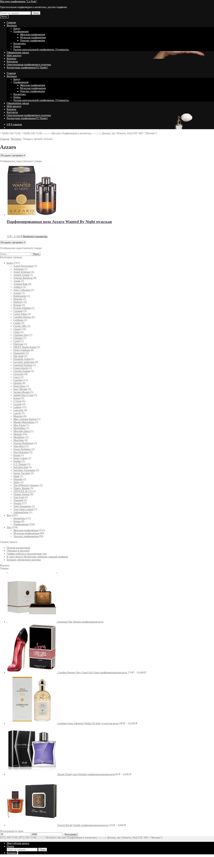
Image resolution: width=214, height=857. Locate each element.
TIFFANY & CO (22, 491)
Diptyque (18, 344)
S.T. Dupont (19, 464)
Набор (17, 46)
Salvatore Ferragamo (24, 470)
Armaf (16, 281)
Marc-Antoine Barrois (25, 419)
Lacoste (17, 404)
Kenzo (16, 398)
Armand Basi (20, 284)
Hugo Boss (19, 386)
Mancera (18, 416)
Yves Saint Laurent (23, 509)
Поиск (36, 13)
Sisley (16, 482)
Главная (11, 22)
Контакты (12, 61)
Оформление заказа (18, 52)
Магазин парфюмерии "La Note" (18, 1)
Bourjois (17, 299)
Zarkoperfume (20, 512)
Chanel (17, 329)
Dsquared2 (19, 353)
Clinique (17, 338)
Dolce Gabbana (21, 350)
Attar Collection (21, 290)
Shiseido (17, 479)
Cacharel (18, 311)
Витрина (12, 25)
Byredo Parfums (22, 308)
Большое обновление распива (24, 559)
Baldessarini (19, 296)
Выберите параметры (35, 236)
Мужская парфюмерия (33, 37)
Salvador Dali (20, 467)
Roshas (17, 461)
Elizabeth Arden (21, 359)
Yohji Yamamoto (22, 506)
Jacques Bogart (21, 392)
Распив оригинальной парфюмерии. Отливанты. (41, 49)
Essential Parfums (22, 365)
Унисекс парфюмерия (32, 40)
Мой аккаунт (14, 55)
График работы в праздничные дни (27, 553)
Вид (9, 515)
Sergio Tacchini (21, 473)
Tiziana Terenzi (21, 494)
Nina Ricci (19, 446)
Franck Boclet (20, 368)
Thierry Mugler (21, 488)
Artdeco (17, 287)
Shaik (16, 476)
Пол (9, 527)
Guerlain (18, 380)
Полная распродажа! (18, 547)
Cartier (17, 323)
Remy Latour (20, 458)
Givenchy (18, 374)
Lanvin (17, 413)
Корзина (11, 58)
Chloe (16, 332)
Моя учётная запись (18, 843)
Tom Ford (18, 497)
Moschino (18, 440)
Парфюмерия (20, 31)
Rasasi (16, 455)
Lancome (18, 410)
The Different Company (26, 485)
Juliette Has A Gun (23, 395)
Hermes (17, 383)
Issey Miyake (20, 389)
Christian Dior (20, 335)
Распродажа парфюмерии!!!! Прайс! (27, 67)
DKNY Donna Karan (24, 347)
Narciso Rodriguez (23, 443)
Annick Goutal (21, 275)
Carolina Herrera (22, 317)
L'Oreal (17, 401)
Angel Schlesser (21, 272)
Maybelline (19, 428)
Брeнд (16, 28)
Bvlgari (17, 305)
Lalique (17, 407)
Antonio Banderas (23, 278)
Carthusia (18, 320)
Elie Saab (18, 356)
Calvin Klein (20, 314)
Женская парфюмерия (32, 34)
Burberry (18, 302)
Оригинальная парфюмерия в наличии (29, 64)
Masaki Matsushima (23, 422)
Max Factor (19, 425)
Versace (17, 503)
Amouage (18, 269)
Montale (17, 434)
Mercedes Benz (21, 431)
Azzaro (17, 293)
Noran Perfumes (22, 449)
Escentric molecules (23, 362)
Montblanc (19, 437)
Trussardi (18, 500)
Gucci (16, 377)
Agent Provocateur (23, 266)
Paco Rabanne (21, 452)
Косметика (19, 43)
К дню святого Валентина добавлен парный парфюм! (37, 556)
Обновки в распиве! (18, 550)
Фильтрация (71, 834)
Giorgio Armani (21, 371)
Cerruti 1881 (20, 326)
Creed (16, 341)
